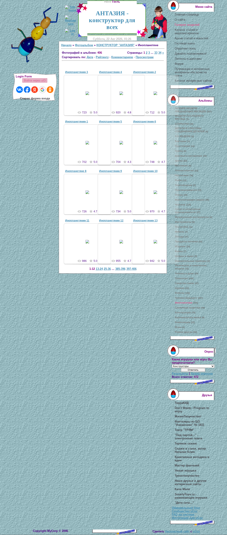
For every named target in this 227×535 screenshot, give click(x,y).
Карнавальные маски (188, 317)
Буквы (179, 251)
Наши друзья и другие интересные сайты (190, 482)
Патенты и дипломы (188, 58)
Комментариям (122, 57)
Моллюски (181, 165)
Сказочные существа (187, 307)
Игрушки (180, 246)
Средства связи (184, 283)
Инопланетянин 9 (110, 171)
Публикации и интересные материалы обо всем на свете (192, 72)
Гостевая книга (185, 43)
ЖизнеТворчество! (188, 416)
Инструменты (183, 222)
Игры (178, 327)
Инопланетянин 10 (145, 171)
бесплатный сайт (177, 531)
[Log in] (70, 34)
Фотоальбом (84, 45)
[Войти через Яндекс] (34, 89)
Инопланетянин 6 (144, 121)
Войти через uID (35, 80)
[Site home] (70, 10)
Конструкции (183, 312)
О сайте (180, 19)
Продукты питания (186, 241)
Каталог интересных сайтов (193, 80)
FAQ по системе (183, 514)
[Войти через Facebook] (27, 89)
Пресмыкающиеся (186, 190)
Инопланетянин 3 (76, 72)
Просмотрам (145, 57)
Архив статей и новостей (191, 38)
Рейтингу (102, 57)
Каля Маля (182, 489)
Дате (90, 57)
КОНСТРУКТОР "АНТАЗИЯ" (115, 45)
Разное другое (183, 332)
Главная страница (187, 14)
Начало (66, 45)
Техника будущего (186, 297)
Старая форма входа (35, 98)
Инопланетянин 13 (145, 220)
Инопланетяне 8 (75, 171)
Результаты (180, 373)
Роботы (179, 293)
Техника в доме (184, 273)
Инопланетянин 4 (110, 72)
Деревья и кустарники (188, 155)
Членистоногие (184, 170)
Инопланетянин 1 (76, 121)
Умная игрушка (185, 470)
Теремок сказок (186, 443)
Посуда (179, 236)
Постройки (181, 226)
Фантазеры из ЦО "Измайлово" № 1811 (189, 423)
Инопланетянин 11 (77, 220)
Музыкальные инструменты (192, 217)
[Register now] (70, 24)
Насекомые (182, 175)
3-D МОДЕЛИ (182, 136)
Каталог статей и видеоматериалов (187, 31)
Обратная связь (185, 48)
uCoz (196, 531)
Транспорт (181, 278)
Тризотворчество (187, 475)
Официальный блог (186, 507)
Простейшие (182, 146)
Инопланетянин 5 (110, 121)
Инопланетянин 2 (144, 72)
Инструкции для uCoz (187, 517)
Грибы (179, 151)
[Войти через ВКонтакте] (19, 89)
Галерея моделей (187, 24)
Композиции (182, 322)
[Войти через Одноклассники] (50, 89)
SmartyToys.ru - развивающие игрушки (191, 496)
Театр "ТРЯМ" (184, 430)
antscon (89, 96)
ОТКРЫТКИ (182, 123)
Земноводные (183, 185)
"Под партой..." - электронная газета (188, 436)
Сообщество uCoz (185, 511)
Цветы (179, 160)
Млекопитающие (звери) (190, 199)
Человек (180, 204)
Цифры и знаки (184, 256)
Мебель (179, 231)
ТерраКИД (182, 403)
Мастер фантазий (187, 465)
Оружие (179, 288)
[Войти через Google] (42, 89)
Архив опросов (202, 373)
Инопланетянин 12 (111, 220)
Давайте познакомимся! (191, 53)
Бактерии (180, 141)
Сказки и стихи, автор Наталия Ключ (190, 450)
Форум (179, 63)
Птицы (179, 194)
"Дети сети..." (184, 502)
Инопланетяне (183, 302)
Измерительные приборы (190, 261)
